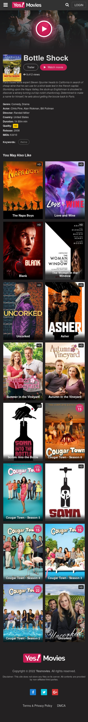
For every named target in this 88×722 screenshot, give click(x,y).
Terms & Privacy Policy (37, 705)
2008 (17, 130)
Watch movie (55, 67)
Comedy (16, 104)
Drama (25, 104)
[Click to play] (44, 29)
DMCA (61, 705)
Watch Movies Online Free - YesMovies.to (27, 5)
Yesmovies (43, 671)
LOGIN (78, 5)
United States (21, 117)
